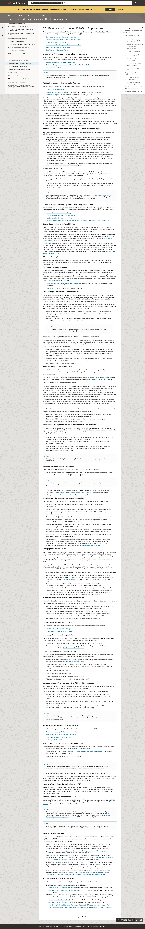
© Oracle (41, 926)
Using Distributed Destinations (55, 89)
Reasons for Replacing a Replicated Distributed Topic (62, 732)
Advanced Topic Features (53, 67)
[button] (13, 3)
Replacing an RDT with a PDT (55, 740)
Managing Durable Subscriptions (92, 545)
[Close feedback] (118, 920)
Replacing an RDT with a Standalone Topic (59, 737)
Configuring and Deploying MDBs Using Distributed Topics (66, 890)
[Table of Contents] (2, 27)
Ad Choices (103, 926)
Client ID (54, 249)
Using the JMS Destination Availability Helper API (90, 874)
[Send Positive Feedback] (141, 920)
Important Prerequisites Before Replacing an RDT (61, 734)
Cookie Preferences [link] (93, 926)
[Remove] (62, 3)
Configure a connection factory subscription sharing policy (63, 284)
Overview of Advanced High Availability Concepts (61, 37)
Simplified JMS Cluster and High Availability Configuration (84, 752)
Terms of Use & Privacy (80, 926)
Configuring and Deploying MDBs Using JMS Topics (78, 851)
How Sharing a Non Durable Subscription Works (60, 215)
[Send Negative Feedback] (137, 920)
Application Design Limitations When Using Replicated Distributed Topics (68, 65)
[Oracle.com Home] (9, 3)
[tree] (22, 52)
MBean (101, 379)
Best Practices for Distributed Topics (57, 50)
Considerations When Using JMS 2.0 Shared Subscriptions (63, 45)
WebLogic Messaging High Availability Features (60, 62)
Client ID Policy (93, 247)
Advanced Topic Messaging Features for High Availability (63, 39)
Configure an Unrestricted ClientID (59, 900)
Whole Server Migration (53, 95)
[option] (133, 31)
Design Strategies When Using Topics (57, 42)
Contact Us (57, 926)
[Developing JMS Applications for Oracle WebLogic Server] (2, 31)
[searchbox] (97, 3)
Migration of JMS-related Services (56, 92)
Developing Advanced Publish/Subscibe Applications (87, 873)
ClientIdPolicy (50, 288)
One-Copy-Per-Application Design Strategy (59, 631)
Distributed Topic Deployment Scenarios (61, 887)
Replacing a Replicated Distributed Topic (58, 47)
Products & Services (67, 926)
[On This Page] (142, 27)
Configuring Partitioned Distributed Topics (62, 905)
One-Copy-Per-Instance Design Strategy (58, 629)
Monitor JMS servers (70, 579)
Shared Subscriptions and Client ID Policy (58, 213)
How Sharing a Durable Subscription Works (59, 218)
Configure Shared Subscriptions (58, 902)
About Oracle (49, 926)
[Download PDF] (2, 35)
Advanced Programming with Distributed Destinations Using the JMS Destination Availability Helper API (77, 220)
